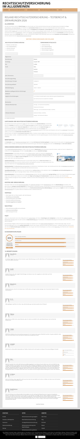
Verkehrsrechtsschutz (32, 9)
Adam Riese (44, 416)
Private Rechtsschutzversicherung (48, 9)
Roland (43, 425)
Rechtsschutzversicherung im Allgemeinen (26, 4)
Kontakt (4, 416)
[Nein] (78, 434)
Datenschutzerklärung (7, 425)
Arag (42, 419)
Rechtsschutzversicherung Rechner (29, 430)
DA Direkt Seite (68, 177)
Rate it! (9, 247)
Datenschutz (42, 436)
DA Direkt (44, 422)
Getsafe (43, 428)
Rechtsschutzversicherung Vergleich (29, 416)
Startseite (6, 9)
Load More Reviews (40, 404)
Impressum (4, 422)
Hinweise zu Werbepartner (8, 419)
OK (36, 436)
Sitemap (4, 428)
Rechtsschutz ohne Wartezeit (17, 9)
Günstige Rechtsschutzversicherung (29, 422)
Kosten (60, 9)
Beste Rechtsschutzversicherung (29, 419)
